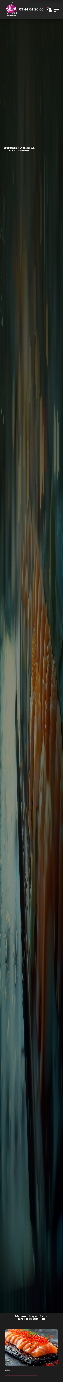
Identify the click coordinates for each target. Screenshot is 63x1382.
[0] (45, 10)
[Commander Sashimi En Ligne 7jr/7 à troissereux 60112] (31, 1347)
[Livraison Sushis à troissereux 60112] (10, 9)
